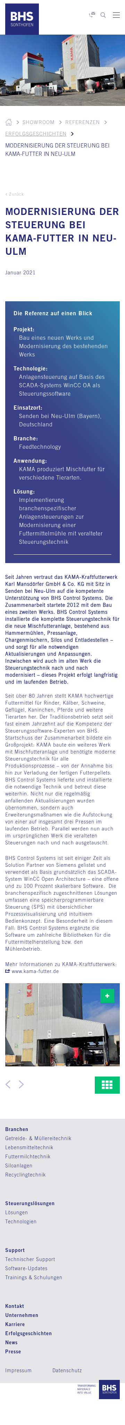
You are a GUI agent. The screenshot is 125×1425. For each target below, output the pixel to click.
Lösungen (16, 1212)
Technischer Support (30, 1259)
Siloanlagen (19, 1165)
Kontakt (14, 1306)
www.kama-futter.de (35, 971)
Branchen (16, 1129)
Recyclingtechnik (25, 1175)
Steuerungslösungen (30, 1203)
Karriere (15, 1324)
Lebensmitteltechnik (29, 1147)
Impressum (18, 1370)
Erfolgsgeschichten (36, 134)
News (11, 1342)
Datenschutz (67, 1370)
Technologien (21, 1221)
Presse (13, 1351)
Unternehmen (22, 1315)
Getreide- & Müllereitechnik (38, 1138)
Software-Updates (26, 1268)
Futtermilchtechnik (28, 1156)
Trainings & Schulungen (33, 1277)
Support (15, 1250)
